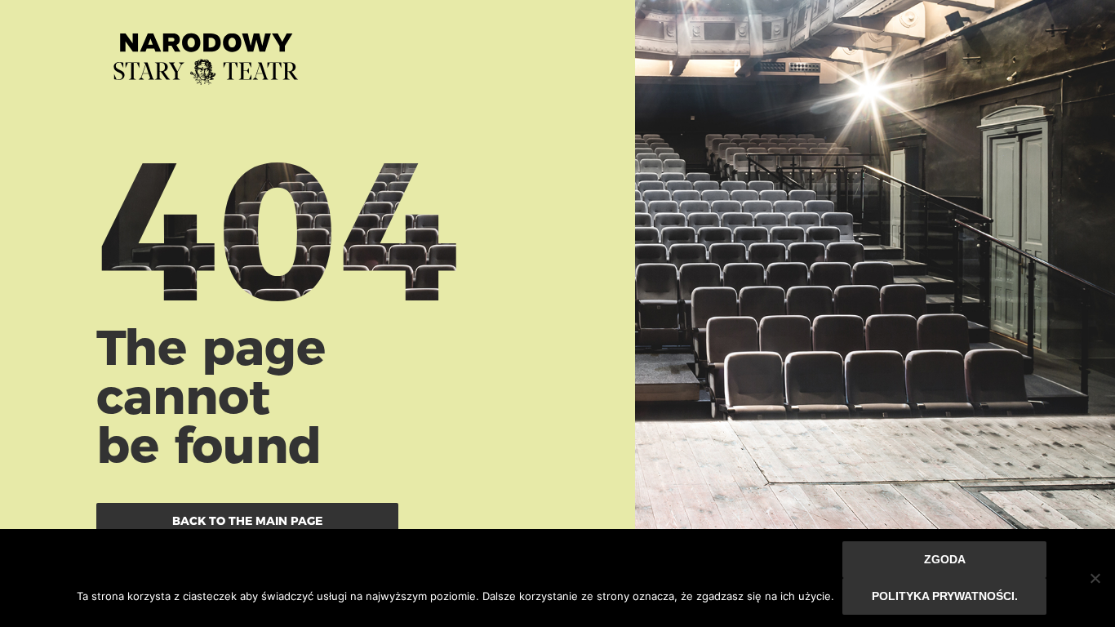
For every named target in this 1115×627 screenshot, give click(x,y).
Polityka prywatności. (945, 596)
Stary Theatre (205, 52)
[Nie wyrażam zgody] (1094, 578)
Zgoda (945, 559)
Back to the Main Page (247, 521)
